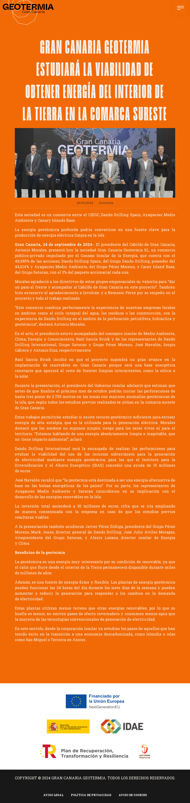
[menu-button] (180, 8)
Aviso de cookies (133, 795)
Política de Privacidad (91, 795)
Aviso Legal (53, 795)
